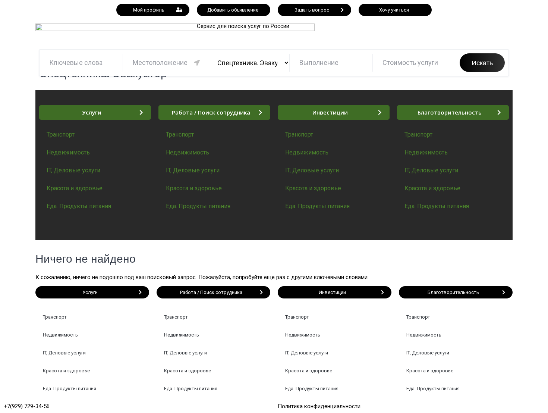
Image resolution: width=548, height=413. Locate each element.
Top (530, 395)
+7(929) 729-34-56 (27, 406)
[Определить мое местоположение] (197, 63)
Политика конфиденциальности (319, 406)
